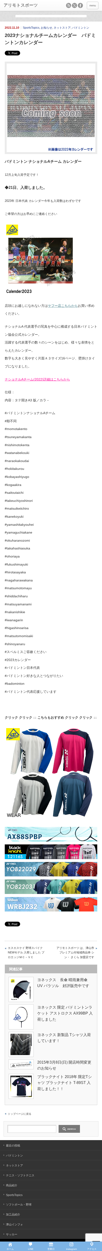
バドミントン (80, 27)
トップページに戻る (19, 1113)
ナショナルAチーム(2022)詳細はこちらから (37, 379)
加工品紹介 (13, 1214)
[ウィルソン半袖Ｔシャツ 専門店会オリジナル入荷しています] (51, 910)
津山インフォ (14, 1224)
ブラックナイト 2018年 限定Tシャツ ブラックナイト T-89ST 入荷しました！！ (64, 1083)
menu (92, 5)
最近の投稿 (13, 1145)
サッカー (11, 1234)
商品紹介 (11, 1185)
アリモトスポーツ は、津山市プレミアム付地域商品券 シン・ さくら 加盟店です (75, 952)
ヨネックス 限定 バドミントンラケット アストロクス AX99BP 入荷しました (65, 1013)
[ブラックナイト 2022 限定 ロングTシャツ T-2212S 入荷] (51, 858)
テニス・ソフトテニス (20, 1175)
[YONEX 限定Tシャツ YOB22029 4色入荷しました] (51, 875)
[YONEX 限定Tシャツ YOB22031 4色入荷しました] (51, 893)
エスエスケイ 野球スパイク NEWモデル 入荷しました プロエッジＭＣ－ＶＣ (26, 952)
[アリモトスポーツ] (24, 5)
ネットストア (62, 27)
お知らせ (46, 27)
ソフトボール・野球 (19, 1204)
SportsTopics (31, 27)
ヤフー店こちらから (63, 306)
